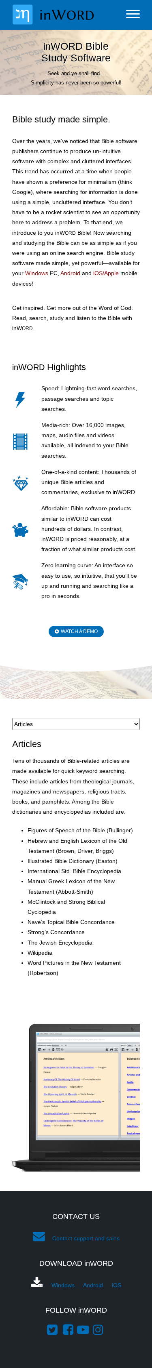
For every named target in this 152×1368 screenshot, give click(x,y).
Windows (36, 273)
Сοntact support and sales (86, 1238)
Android (70, 273)
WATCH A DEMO (79, 631)
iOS (116, 1285)
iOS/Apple (106, 273)
